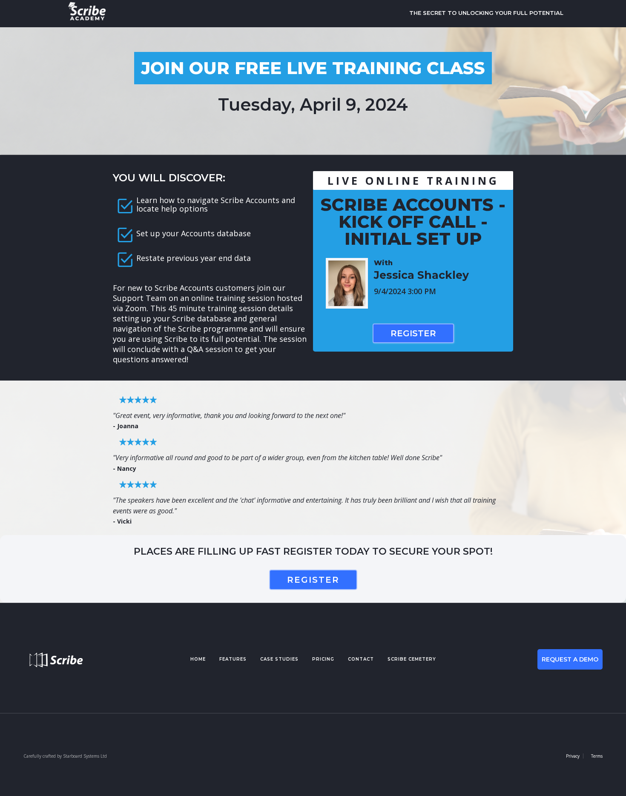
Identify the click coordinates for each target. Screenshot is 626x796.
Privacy (573, 756)
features (233, 659)
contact (361, 659)
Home (198, 659)
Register (413, 333)
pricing (323, 659)
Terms (597, 756)
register (313, 580)
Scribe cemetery (412, 659)
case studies (279, 659)
